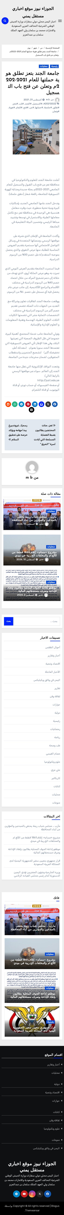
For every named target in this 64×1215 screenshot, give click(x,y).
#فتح (25, 107)
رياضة (57, 737)
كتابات (57, 786)
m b (48, 99)
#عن (32, 107)
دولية (57, 712)
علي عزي (55, 769)
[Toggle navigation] (59, 21)
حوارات (56, 704)
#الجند (28, 103)
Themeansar (32, 1210)
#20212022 (49, 103)
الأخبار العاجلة (52, 671)
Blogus (55, 1206)
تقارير (57, 688)
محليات (44, 66)
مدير (41, 524)
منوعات (56, 802)
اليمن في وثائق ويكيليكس (47, 680)
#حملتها (39, 107)
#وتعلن (55, 111)
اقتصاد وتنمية (53, 663)
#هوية (12, 107)
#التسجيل (37, 103)
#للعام (19, 107)
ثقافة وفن (55, 696)
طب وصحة (54, 745)
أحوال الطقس (52, 647)
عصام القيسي (53, 753)
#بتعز (15, 103)
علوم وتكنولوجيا (52, 761)
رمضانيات (55, 729)
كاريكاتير (56, 778)
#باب (21, 103)
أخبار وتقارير (54, 655)
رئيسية (54, 66)
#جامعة (48, 107)
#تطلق (56, 107)
